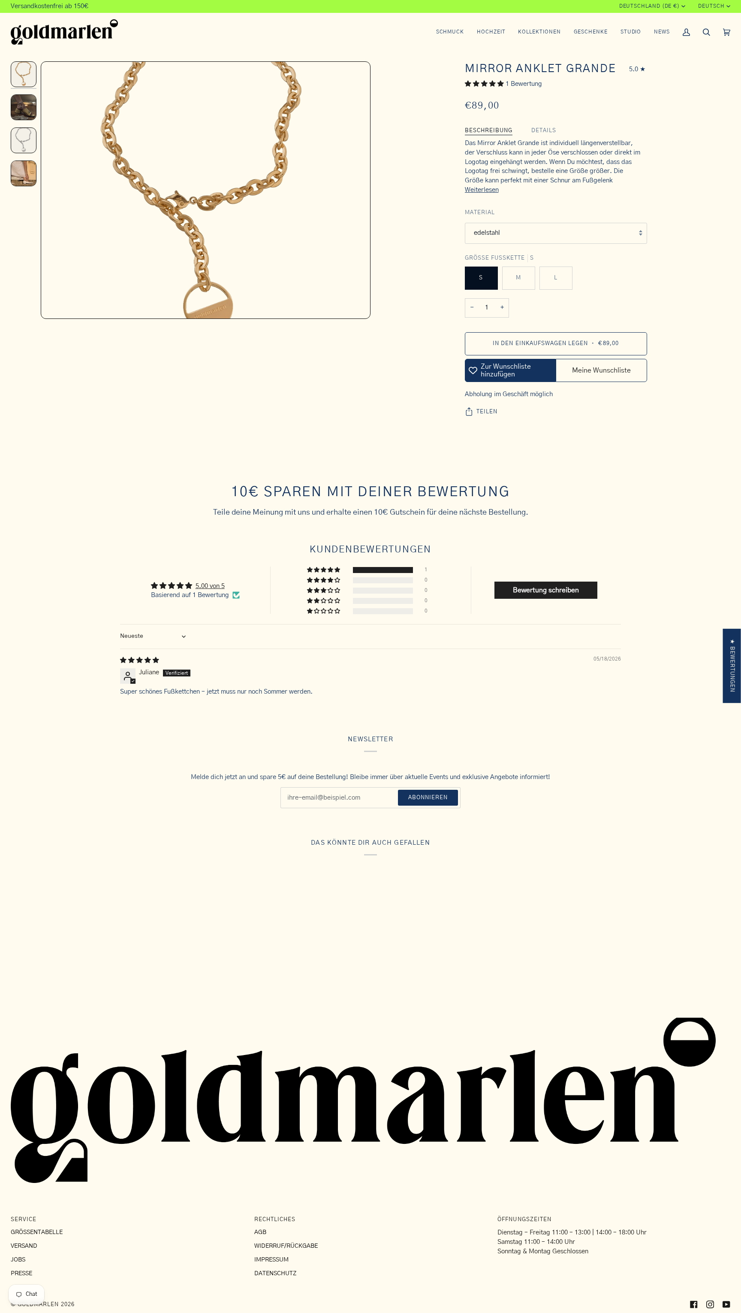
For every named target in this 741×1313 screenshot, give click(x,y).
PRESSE (21, 1274)
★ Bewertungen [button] (732, 665)
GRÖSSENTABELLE (37, 1232)
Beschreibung (488, 130)
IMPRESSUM (271, 1260)
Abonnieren (428, 798)
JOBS (18, 1260)
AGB (260, 1232)
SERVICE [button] (23, 1219)
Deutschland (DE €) (649, 6)
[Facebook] (694, 1304)
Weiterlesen (482, 190)
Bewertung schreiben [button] (546, 590)
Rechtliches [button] (274, 1219)
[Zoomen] (205, 256)
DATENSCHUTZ (275, 1274)
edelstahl (487, 233)
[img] (139, 660)
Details (543, 130)
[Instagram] (710, 1304)
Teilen (486, 412)
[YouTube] (726, 1304)
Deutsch (711, 6)
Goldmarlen (38, 1304)
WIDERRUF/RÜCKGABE (286, 1246)
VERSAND (24, 1246)
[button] (450, 32)
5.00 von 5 (210, 586)
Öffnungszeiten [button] (524, 1219)
